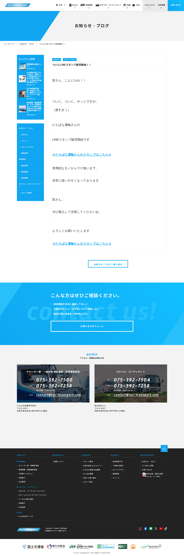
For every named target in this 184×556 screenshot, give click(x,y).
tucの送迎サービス (26, 516)
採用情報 (161, 5)
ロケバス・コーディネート (110, 5)
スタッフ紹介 (88, 482)
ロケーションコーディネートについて (33, 495)
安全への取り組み (89, 478)
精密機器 (24, 172)
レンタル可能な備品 (26, 499)
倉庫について (59, 461)
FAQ (138, 5)
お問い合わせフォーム (92, 326)
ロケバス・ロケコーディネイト (30, 185)
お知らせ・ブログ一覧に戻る (108, 264)
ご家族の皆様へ (118, 466)
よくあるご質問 (148, 466)
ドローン (24, 141)
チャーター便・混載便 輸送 (29, 465)
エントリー (117, 478)
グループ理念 (88, 461)
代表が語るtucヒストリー (93, 466)
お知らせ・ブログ (27, 44)
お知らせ (24, 135)
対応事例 (22, 482)
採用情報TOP (118, 461)
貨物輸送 (89, 5)
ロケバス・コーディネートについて (32, 491)
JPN (60, 5)
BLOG (75, 5)
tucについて (150, 5)
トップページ (9, 44)
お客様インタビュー (26, 474)
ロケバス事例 (26, 193)
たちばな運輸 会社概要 (91, 470)
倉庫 (129, 5)
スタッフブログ (27, 147)
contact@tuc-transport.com (58, 395)
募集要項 (24, 153)
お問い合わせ (176, 5)
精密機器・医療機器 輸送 (28, 470)
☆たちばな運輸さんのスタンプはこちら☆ (81, 154)
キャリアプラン (118, 470)
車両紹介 (22, 478)
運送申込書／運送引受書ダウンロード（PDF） (154, 475)
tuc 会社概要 (88, 474)
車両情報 (24, 178)
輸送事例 (24, 166)
